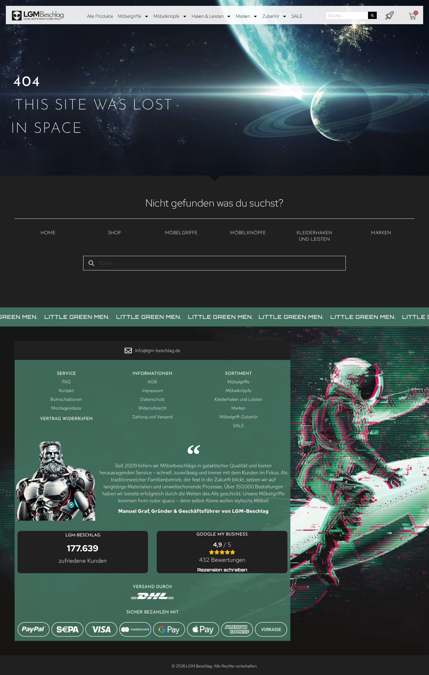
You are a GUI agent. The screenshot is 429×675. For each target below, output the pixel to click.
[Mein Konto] (389, 15)
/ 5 (222, 552)
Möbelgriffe (129, 16)
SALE (297, 16)
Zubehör (270, 16)
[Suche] (372, 15)
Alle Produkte (100, 16)
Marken (243, 16)
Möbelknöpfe (166, 16)
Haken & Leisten (208, 16)
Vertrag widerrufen (66, 419)
